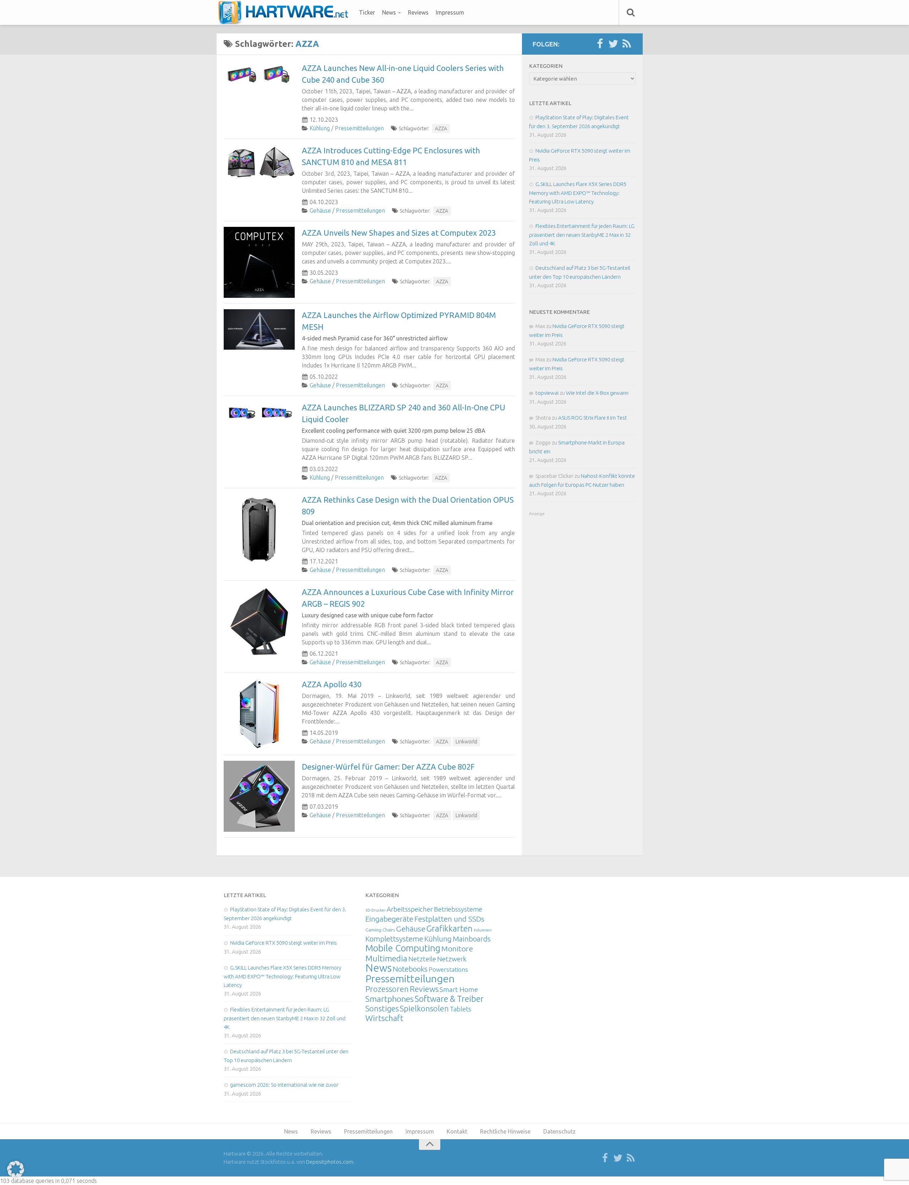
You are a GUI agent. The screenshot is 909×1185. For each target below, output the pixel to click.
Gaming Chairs (380, 929)
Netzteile (422, 959)
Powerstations (448, 969)
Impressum (450, 12)
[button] (15, 1169)
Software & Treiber (449, 998)
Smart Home (459, 989)
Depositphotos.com (329, 1162)
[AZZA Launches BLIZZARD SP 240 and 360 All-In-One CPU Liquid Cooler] (259, 412)
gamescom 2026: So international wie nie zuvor (284, 1085)
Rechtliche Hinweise (505, 1131)
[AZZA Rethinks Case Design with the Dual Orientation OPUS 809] (259, 529)
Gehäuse (320, 210)
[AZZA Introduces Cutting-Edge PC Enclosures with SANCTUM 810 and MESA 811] (259, 162)
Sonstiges (382, 1008)
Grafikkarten (449, 928)
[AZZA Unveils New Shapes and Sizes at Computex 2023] (259, 262)
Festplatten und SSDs (449, 918)
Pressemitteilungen (359, 128)
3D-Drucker (375, 910)
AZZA (441, 128)
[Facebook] (599, 44)
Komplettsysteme (394, 938)
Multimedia (386, 958)
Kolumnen (483, 930)
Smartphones (389, 998)
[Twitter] (613, 44)
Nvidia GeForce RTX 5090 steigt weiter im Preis (283, 943)
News (389, 12)
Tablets (460, 1008)
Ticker (367, 12)
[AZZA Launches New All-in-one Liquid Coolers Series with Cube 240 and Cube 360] (259, 74)
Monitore (457, 948)
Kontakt (457, 1131)
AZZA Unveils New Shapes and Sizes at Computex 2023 (399, 232)
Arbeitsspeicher (410, 909)
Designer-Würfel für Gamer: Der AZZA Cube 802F (388, 766)
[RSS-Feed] (626, 44)
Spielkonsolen (424, 1008)
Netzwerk (452, 959)
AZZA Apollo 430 (331, 684)
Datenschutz (559, 1131)
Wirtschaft (384, 1018)
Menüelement (285, 12)
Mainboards (472, 939)
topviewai (547, 393)
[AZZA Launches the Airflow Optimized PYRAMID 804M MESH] (259, 329)
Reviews (418, 12)
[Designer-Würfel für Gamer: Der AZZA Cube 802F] (259, 796)
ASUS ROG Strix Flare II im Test (592, 418)
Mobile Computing (402, 948)
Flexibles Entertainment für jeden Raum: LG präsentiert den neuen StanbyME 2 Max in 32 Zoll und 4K (582, 234)
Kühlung (320, 128)
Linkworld (466, 741)
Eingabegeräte (389, 919)
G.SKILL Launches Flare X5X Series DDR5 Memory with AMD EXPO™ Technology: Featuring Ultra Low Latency (577, 192)
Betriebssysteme (458, 909)
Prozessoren (387, 988)
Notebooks (410, 969)
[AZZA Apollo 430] (259, 713)
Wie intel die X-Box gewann (597, 393)
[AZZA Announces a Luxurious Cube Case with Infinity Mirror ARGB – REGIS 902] (259, 621)
